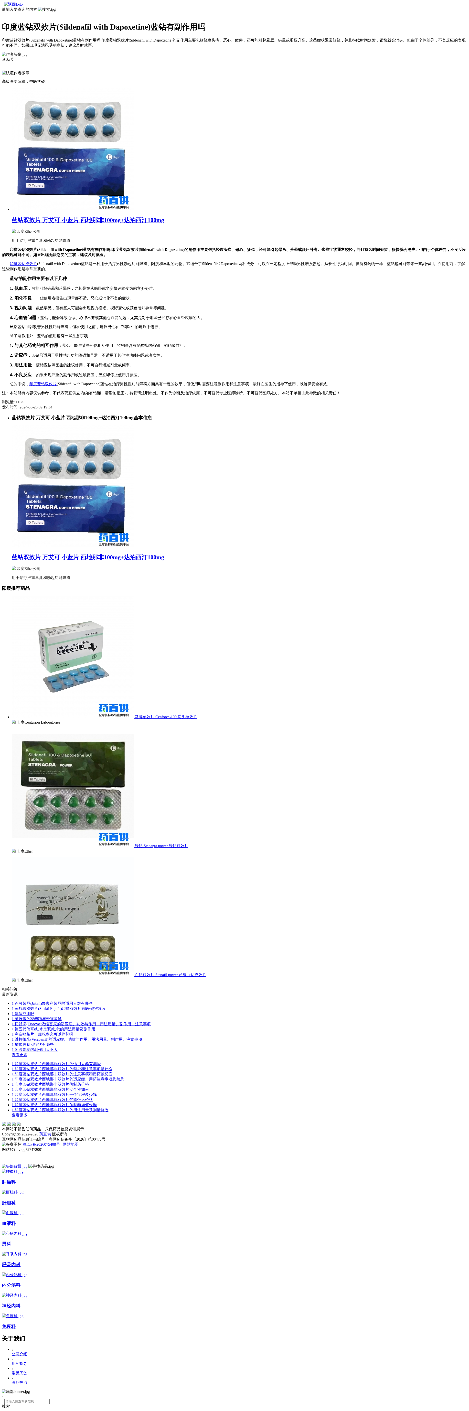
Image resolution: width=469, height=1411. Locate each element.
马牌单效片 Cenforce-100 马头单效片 (166, 717)
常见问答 (19, 1373)
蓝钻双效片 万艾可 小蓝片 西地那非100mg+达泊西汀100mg (88, 220)
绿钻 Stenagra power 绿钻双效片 (161, 846)
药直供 (45, 1134)
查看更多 (19, 1055)
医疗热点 (19, 1382)
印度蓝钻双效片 (23, 264)
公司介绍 (19, 1354)
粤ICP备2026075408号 (41, 1144)
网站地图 (70, 1144)
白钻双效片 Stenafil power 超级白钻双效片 (170, 975)
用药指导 (19, 1363)
